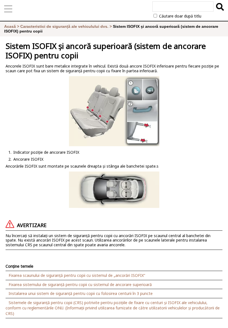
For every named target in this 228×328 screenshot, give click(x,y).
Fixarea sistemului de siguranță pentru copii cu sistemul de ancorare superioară (80, 284)
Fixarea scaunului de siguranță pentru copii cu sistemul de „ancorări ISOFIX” (77, 275)
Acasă (10, 26)
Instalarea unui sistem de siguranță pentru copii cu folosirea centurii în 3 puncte (81, 293)
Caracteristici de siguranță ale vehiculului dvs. (64, 26)
